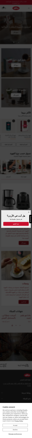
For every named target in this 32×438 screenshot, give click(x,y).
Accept (15, 425)
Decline (15, 430)
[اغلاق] (28, 212)
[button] (16, 224)
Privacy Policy (19, 421)
